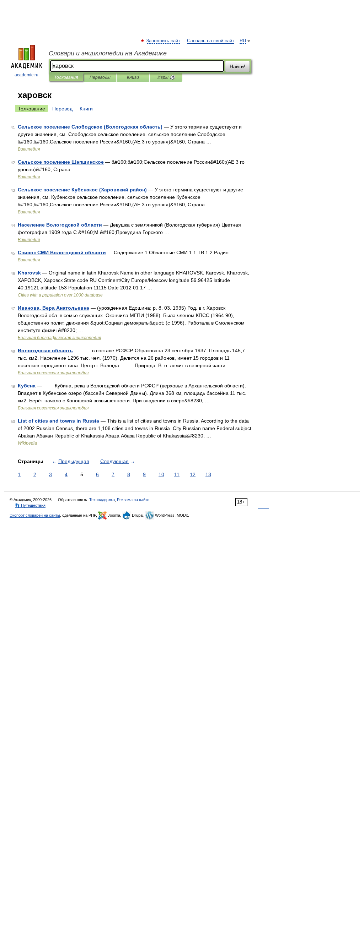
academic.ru (26, 74)
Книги (133, 77)
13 (208, 474)
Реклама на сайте (133, 500)
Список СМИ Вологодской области (62, 252)
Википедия (29, 149)
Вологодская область (45, 350)
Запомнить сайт (163, 40)
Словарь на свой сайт (210, 40)
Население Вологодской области (60, 225)
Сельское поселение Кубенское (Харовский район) (82, 189)
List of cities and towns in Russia (58, 421)
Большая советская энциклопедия (53, 372)
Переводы (100, 77)
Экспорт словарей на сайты (35, 515)
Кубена (27, 385)
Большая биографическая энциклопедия (59, 337)
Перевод (62, 109)
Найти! (237, 66)
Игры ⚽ (166, 77)
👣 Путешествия (30, 505)
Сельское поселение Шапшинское (61, 162)
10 (161, 474)
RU (243, 40)
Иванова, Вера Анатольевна (53, 308)
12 (193, 474)
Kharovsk (29, 273)
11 (177, 474)
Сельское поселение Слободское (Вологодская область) (90, 127)
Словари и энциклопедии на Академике (108, 53)
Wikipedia (27, 443)
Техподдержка (102, 500)
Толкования (66, 77)
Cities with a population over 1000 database (60, 295)
